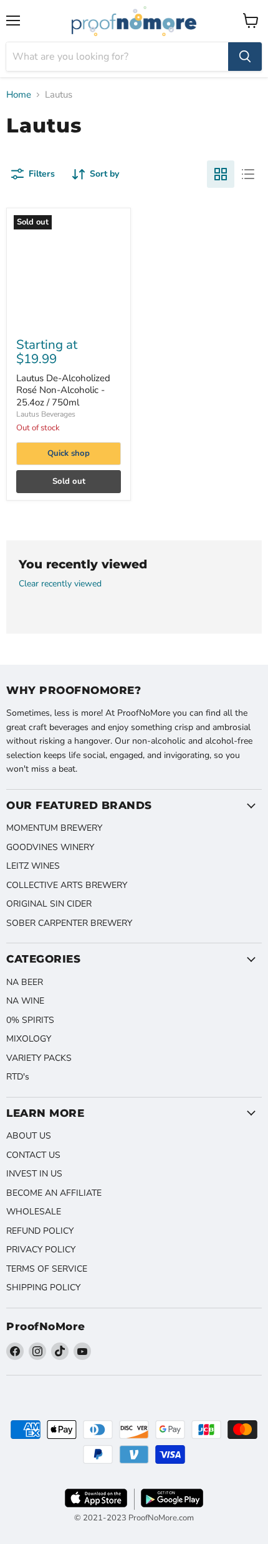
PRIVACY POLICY (40, 1249)
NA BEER (24, 982)
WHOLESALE (33, 1212)
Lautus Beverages (45, 414)
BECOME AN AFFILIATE (54, 1193)
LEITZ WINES (33, 866)
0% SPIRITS (30, 1020)
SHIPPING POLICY (43, 1287)
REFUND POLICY (40, 1231)
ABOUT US (28, 1136)
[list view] (248, 174)
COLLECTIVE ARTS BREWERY (66, 885)
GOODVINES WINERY (50, 847)
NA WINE (25, 1001)
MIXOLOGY (28, 1039)
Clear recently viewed (60, 584)
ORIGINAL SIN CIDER (49, 904)
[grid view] (220, 174)
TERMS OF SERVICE (46, 1269)
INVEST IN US (34, 1174)
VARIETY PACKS (39, 1058)
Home (18, 95)
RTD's (17, 1077)
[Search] (245, 56)
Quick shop (68, 453)
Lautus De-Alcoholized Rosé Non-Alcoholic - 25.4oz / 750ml (63, 390)
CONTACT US (33, 1155)
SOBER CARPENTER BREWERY (69, 923)
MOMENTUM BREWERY (54, 828)
